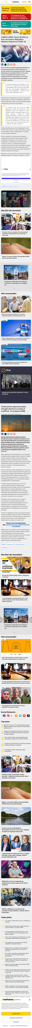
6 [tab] (19, 402)
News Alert (4, 17)
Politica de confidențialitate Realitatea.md (19, 1025)
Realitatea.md (20, 44)
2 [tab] (14, 289)
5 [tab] (19, 289)
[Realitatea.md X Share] (5, 64)
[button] (30, 999)
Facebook (2, 64)
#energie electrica (20, 544)
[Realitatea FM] (23, 2)
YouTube (24, 716)
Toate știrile (6, 917)
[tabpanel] (16, 275)
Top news (5, 722)
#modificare (5, 547)
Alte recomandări (8, 293)
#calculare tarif (10, 544)
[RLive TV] (6, 370)
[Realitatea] (13, 2)
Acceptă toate (16, 1013)
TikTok (28, 716)
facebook (4, 716)
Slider (12, 414)
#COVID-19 (4, 186)
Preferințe (16, 1022)
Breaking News (5, 9)
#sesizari (11, 186)
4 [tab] (17, 289)
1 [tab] (13, 289)
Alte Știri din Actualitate (11, 555)
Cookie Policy (5, 1025)
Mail (14, 64)
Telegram (8, 64)
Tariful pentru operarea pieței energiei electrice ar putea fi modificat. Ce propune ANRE (13, 409)
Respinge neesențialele (16, 1018)
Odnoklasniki (11, 64)
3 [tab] (16, 289)
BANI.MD (3, 451)
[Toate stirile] (5, 2)
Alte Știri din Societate (11, 210)
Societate (13, 44)
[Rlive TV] (29, 2)
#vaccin (17, 186)
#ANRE (3, 544)
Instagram (8, 716)
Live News (4, 24)
